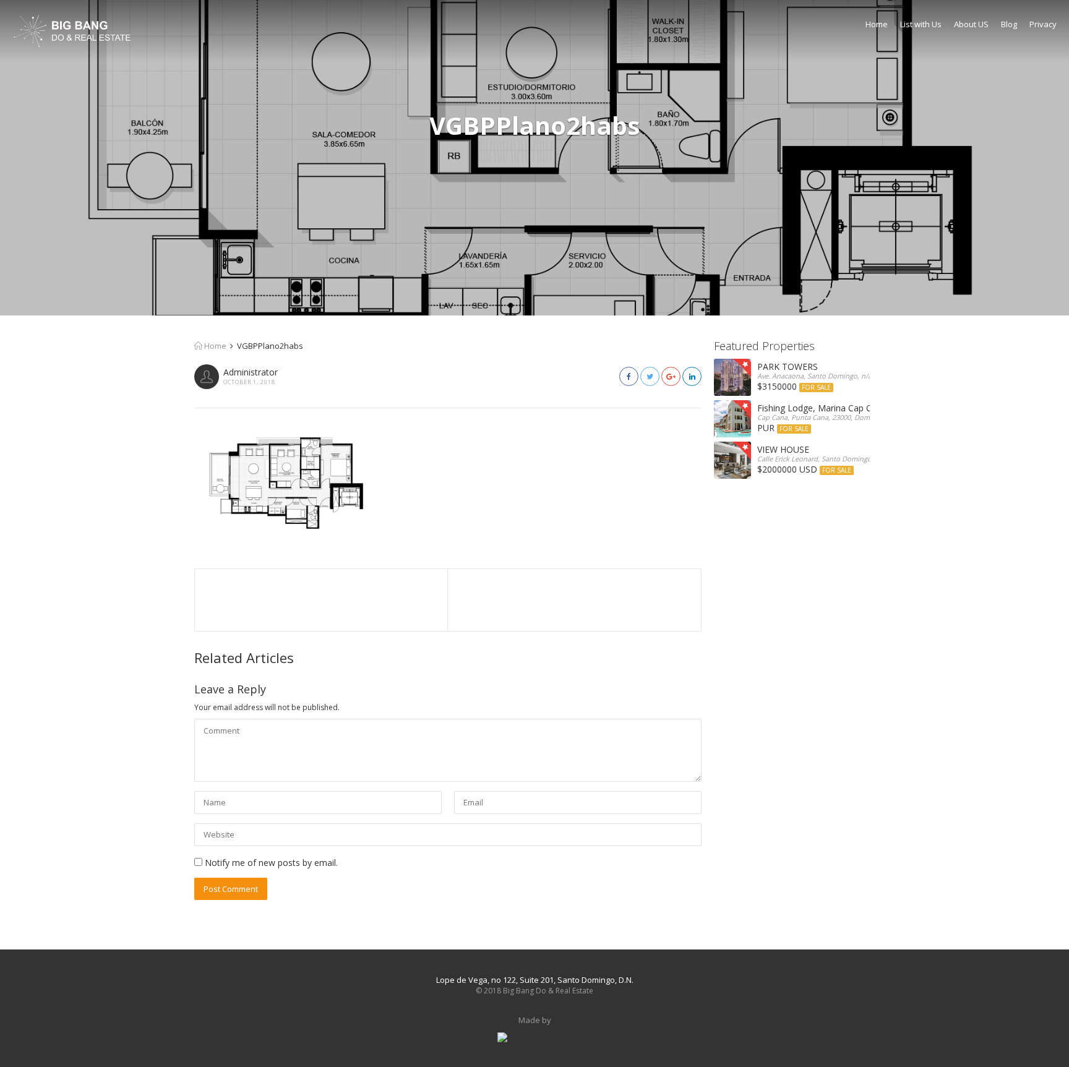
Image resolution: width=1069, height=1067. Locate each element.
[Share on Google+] (670, 376)
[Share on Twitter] (649, 376)
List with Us (921, 24)
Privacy (1043, 24)
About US (971, 24)
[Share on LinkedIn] (692, 376)
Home (876, 24)
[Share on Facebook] (628, 376)
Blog (1009, 24)
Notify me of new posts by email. (271, 862)
